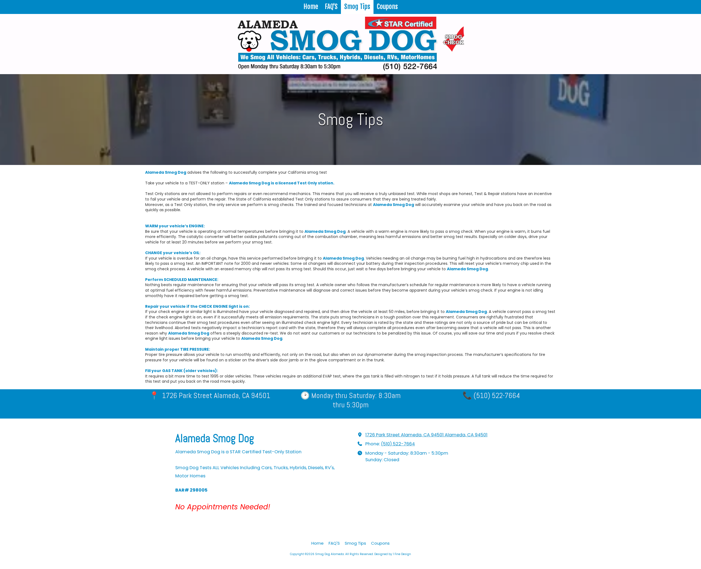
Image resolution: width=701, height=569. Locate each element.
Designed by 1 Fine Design (392, 554)
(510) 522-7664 (398, 444)
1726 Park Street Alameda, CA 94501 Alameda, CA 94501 (426, 435)
